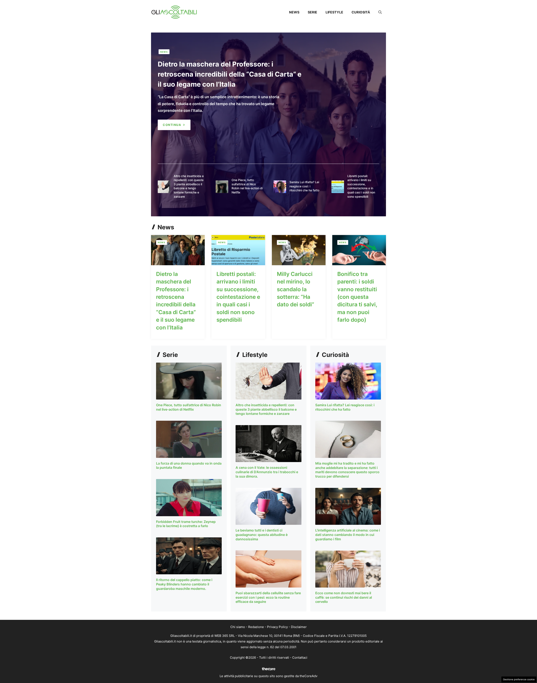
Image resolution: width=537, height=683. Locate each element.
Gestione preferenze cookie (519, 679)
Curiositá (361, 12)
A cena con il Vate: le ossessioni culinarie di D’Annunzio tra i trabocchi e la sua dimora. (267, 471)
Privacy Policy (277, 627)
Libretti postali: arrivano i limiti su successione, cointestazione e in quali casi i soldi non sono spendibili (238, 297)
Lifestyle (334, 12)
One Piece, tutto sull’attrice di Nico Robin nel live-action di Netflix (188, 407)
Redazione (256, 627)
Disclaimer (299, 627)
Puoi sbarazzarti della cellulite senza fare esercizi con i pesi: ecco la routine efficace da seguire (268, 597)
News (294, 12)
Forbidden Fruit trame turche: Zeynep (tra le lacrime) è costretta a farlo (186, 524)
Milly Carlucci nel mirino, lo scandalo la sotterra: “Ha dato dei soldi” (295, 289)
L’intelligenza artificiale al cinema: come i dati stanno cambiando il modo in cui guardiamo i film (347, 534)
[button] (380, 12)
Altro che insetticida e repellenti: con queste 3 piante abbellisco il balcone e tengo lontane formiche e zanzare (266, 409)
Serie (312, 12)
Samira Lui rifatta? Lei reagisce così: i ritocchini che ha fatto (304, 186)
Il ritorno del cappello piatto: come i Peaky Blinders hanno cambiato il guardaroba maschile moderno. (184, 584)
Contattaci (299, 657)
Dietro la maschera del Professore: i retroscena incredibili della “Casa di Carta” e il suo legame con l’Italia (229, 74)
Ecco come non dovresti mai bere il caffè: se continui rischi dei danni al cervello (343, 597)
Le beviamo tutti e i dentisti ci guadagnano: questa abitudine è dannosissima (262, 534)
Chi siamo (237, 627)
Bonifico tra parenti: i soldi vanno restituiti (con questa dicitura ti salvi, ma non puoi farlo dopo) (357, 297)
